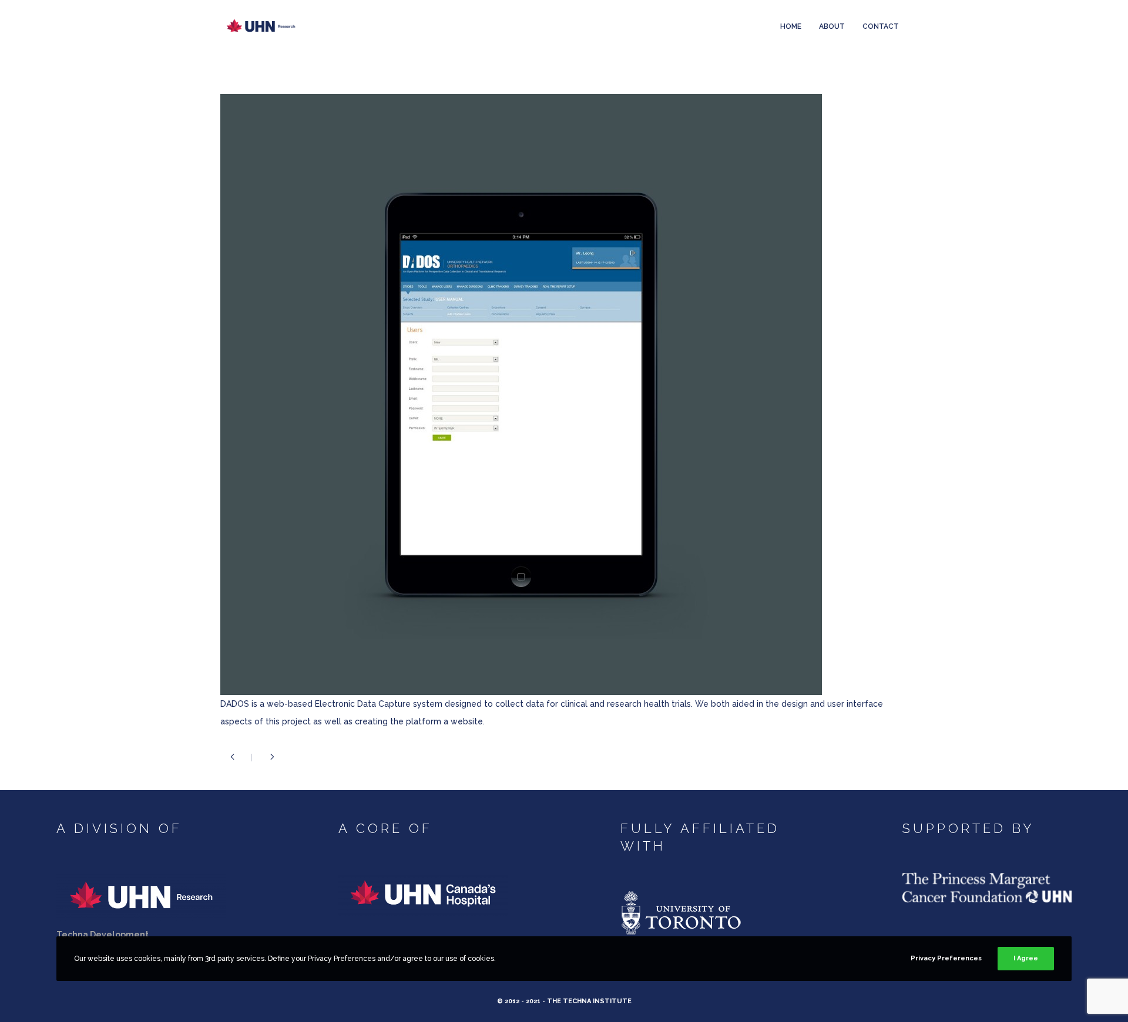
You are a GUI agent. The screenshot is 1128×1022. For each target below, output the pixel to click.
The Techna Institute (589, 1001)
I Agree (1025, 958)
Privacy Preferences (946, 958)
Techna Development (102, 934)
